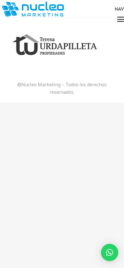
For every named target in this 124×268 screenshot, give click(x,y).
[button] (109, 252)
